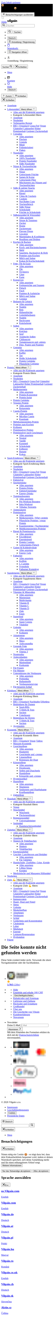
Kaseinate (23, 419)
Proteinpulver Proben (23, 430)
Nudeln (22, 307)
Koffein (23, 561)
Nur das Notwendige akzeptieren (16, 1171)
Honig (22, 226)
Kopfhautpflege (26, 792)
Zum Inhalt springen (10, 2)
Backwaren (24, 320)
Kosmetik (12, 729)
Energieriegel (25, 539)
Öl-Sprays (24, 272)
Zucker (22, 223)
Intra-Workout (26, 504)
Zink (21, 611)
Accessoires (18, 726)
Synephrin (24, 566)
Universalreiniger (27, 820)
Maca (21, 641)
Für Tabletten (25, 860)
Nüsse (22, 171)
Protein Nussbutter (28, 161)
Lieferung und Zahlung (24, 1001)
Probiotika (24, 678)
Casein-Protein (20, 411)
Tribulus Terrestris (27, 507)
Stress (16, 904)
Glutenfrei (18, 128)
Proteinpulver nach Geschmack (28, 432)
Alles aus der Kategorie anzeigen (28, 112)
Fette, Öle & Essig (22, 263)
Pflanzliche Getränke (29, 363)
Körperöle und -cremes (30, 776)
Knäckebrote (25, 323)
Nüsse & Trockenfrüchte (24, 166)
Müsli (22, 144)
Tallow (39, 741)
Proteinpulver (19, 512)
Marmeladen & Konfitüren (31, 236)
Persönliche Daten (15, 1116)
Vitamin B (24, 603)
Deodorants (24, 768)
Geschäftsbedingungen (18, 1110)
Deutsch (12, 90)
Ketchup (23, 331)
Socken (22, 712)
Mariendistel (25, 662)
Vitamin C (24, 605)
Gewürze (23, 234)
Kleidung (12, 690)
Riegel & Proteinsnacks (24, 531)
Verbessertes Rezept (22, 123)
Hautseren (24, 751)
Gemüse (23, 299)
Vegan (43, 126)
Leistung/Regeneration (24, 934)
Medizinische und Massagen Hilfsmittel (32, 873)
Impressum (12, 1107)
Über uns (17, 1009)
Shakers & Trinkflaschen (25, 841)
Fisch (21, 290)
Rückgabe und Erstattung (25, 1003)
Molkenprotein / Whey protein (33, 518)
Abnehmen (18, 912)
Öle (21, 269)
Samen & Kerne (26, 177)
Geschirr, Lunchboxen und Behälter (30, 854)
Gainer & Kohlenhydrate (25, 547)
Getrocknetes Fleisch (29, 545)
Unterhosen (24, 715)
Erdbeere (23, 449)
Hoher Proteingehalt (34, 384)
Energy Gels (25, 553)
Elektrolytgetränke (28, 491)
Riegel (22, 193)
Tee (21, 355)
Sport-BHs (24, 707)
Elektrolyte (18, 480)
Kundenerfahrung (21, 1014)
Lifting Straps (25, 868)
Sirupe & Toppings (28, 220)
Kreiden (23, 870)
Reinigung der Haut (28, 760)
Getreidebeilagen (27, 315)
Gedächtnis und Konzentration (27, 921)
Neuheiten (18, 120)
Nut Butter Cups (27, 201)
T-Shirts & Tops (26, 710)
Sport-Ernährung (15, 458)
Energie (17, 931)
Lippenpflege (25, 757)
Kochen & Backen (22, 242)
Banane (22, 451)
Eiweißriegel (25, 536)
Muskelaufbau (20, 910)
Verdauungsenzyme (28, 684)
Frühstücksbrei (26, 147)
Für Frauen (18, 668)
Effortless (45, 701)
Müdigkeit (18, 929)
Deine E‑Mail (14, 1025)
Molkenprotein (20, 389)
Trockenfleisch (26, 204)
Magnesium (24, 597)
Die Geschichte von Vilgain (26, 1012)
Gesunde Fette (20, 646)
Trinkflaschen (25, 849)
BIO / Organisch (21, 126)
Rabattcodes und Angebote (26, 998)
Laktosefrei (28, 128)
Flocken (23, 139)
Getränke (17, 347)
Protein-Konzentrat (28, 395)
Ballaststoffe (25, 681)
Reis (21, 309)
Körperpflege (19, 762)
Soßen (16, 326)
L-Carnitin (24, 564)
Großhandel (18, 1006)
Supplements (13, 573)
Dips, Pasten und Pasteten (31, 345)
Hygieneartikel (20, 778)
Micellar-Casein (26, 416)
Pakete (10, 939)
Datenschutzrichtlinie (29, 1035)
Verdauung (18, 915)
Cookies (23, 199)
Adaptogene (19, 635)
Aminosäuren (19, 509)
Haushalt (11, 798)
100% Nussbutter (27, 158)
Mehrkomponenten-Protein (26, 422)
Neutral (22, 438)
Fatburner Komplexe (29, 569)
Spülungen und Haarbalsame (32, 789)
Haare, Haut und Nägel (24, 902)
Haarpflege (18, 781)
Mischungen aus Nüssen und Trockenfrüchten (32, 184)
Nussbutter (18, 153)
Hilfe (15, 990)
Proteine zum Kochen (29, 255)
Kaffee (22, 353)
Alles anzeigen (26, 136)
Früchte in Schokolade (29, 212)
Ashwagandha (26, 643)
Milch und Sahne (27, 258)
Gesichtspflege (20, 746)
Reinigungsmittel (21, 818)
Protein (11, 367)
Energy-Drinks (26, 493)
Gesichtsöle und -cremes (30, 754)
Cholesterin (18, 923)
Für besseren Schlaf (22, 687)
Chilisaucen (24, 339)
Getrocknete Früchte (29, 174)
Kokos (22, 454)
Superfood (18, 616)
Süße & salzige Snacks (24, 188)
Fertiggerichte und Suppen (31, 285)
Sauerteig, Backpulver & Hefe (33, 253)
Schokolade (24, 209)
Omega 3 (23, 651)
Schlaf (16, 918)
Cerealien (17, 134)
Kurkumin (24, 665)
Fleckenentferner (27, 815)
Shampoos (24, 787)
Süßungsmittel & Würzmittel (26, 215)
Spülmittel (18, 823)
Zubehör (11, 830)
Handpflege (24, 773)
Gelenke (17, 627)
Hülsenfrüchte (26, 312)
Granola (23, 142)
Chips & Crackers (27, 196)
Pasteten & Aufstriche (29, 293)
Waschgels (24, 812)
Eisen (21, 614)
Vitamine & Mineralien (24, 592)
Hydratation (18, 937)
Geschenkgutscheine (23, 995)
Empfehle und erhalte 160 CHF (28, 992)
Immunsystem (19, 899)
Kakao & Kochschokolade (31, 261)
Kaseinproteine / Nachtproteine (34, 526)
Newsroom (18, 1017)
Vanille (22, 441)
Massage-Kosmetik (22, 743)
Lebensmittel (13, 109)
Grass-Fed (34, 126)
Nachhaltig (35, 701)
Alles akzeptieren (40, 1171)
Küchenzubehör (20, 851)
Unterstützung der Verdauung (27, 673)
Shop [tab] (9, 1135)
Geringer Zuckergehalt (37, 131)
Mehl (21, 250)
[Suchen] (3, 25)
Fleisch (22, 288)
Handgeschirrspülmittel (30, 826)
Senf (21, 334)
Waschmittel (19, 810)
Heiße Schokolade (28, 358)
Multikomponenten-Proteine (32, 528)
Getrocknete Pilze (27, 180)
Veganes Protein (20, 403)
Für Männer (18, 670)
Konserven (18, 280)
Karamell (23, 443)
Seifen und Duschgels (29, 770)
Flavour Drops (26, 231)
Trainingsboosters (21, 496)
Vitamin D (24, 608)
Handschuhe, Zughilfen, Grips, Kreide (31, 862)
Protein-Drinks (26, 488)
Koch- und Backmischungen (32, 247)
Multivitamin (25, 600)
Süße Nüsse (24, 207)
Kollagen (17, 427)
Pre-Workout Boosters (29, 501)
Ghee (21, 274)
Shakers (23, 846)
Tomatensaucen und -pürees (32, 342)
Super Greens (25, 622)
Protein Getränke (27, 361)
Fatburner (17, 555)
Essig (21, 277)
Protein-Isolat (25, 397)
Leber (16, 926)
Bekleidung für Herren (24, 718)
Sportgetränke (19, 482)
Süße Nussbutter (27, 163)
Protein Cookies (26, 542)
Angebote (11, 105)
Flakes (22, 150)
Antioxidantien (20, 657)
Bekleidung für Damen (24, 704)
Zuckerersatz (25, 228)
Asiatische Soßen (27, 336)
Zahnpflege (18, 795)
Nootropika (18, 654)
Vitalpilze (23, 624)
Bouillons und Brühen (29, 239)
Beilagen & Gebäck (22, 301)
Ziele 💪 (11, 880)
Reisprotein (24, 408)
